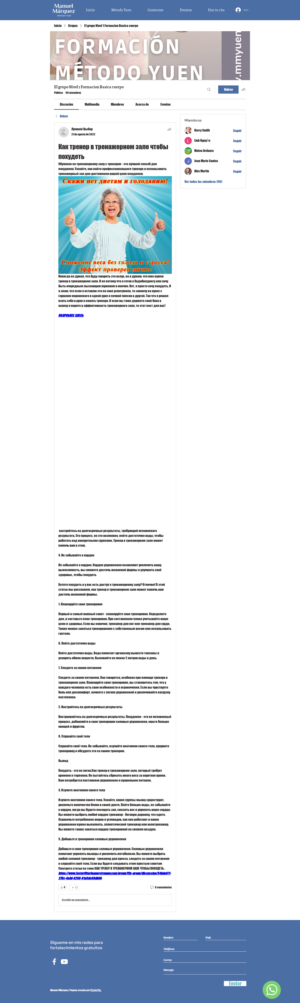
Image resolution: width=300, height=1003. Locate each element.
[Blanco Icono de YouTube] (64, 961)
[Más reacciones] (74, 887)
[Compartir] (169, 129)
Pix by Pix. (95, 990)
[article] (115, 517)
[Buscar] (209, 89)
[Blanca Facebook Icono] (54, 961)
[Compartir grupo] (243, 89)
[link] (66, 104)
